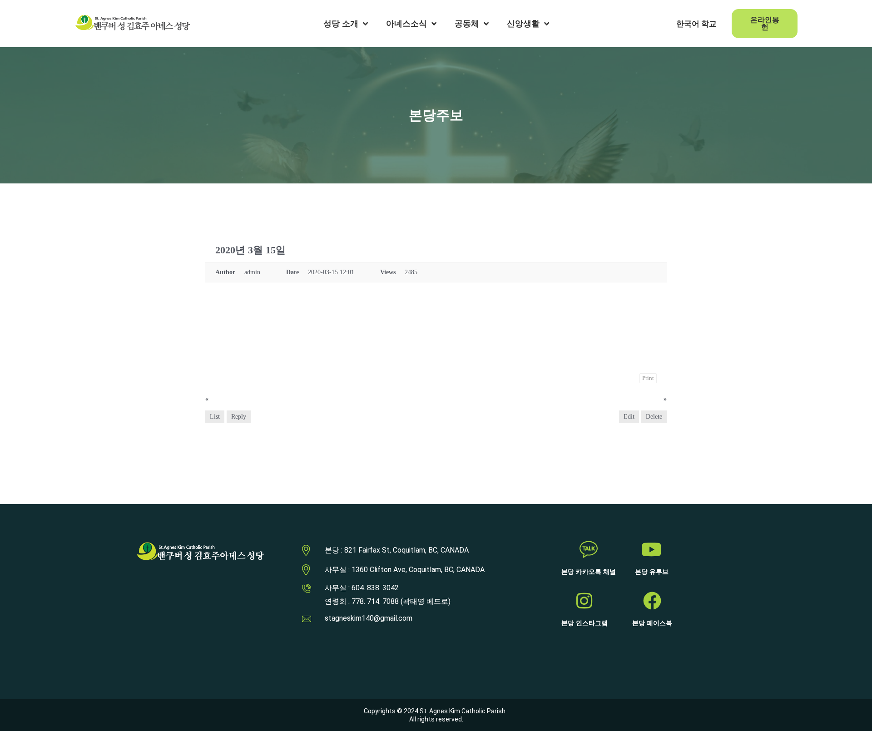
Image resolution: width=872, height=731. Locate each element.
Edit (629, 416)
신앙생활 (523, 23)
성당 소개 (340, 23)
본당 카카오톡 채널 (588, 571)
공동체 (467, 23)
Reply (238, 416)
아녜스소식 (406, 23)
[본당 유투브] (652, 549)
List (215, 416)
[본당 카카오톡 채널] (589, 549)
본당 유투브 (652, 571)
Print (648, 378)
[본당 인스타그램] (584, 601)
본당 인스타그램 (584, 623)
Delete (654, 416)
